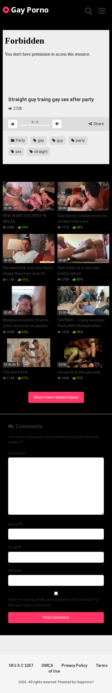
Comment (17, 453)
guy (59, 140)
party (80, 140)
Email (14, 547)
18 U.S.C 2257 (20, 665)
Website (15, 570)
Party (20, 140)
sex (18, 151)
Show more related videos (56, 397)
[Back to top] (102, 682)
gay (40, 140)
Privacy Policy (74, 665)
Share (98, 124)
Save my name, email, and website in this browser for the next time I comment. (53, 602)
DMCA (47, 665)
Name (14, 524)
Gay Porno (29, 9)
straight (40, 151)
